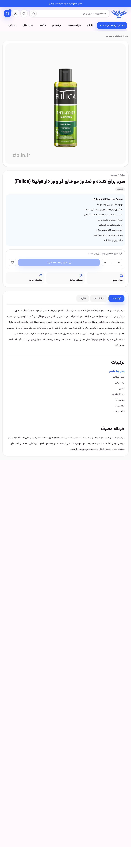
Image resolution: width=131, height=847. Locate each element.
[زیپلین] (119, 13)
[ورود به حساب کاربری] (15, 13)
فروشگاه (118, 36)
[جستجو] (34, 13)
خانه (126, 36)
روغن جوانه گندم (116, 371)
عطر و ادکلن (28, 25)
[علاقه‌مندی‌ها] (23, 13)
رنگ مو (43, 25)
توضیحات (116, 298)
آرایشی (90, 25)
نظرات (83, 298)
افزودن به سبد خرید (57, 262)
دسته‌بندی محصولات (114, 25)
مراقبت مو (57, 25)
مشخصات (98, 298)
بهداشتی (12, 25)
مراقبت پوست (74, 25)
